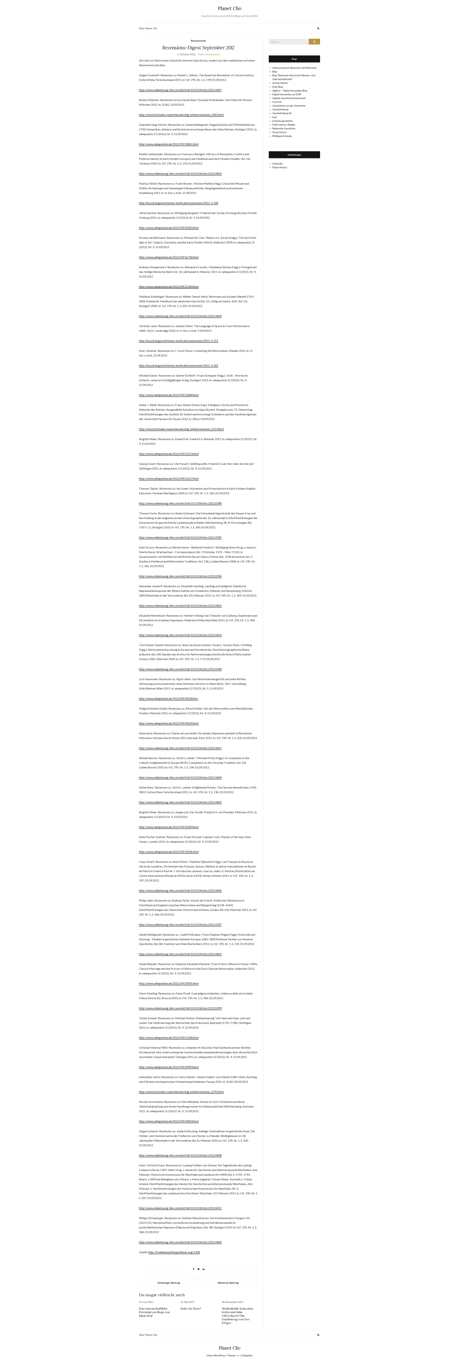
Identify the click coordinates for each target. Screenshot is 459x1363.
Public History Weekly (283, 124)
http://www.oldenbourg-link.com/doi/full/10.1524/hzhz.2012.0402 (180, 954)
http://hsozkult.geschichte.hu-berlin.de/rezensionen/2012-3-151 (178, 340)
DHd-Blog (277, 86)
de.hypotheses (280, 82)
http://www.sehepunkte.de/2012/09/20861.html (169, 144)
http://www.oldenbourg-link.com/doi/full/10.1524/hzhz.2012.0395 (180, 537)
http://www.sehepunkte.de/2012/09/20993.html (169, 1067)
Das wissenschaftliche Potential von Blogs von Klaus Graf (154, 1312)
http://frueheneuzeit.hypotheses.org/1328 (174, 1252)
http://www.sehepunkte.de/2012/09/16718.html (169, 257)
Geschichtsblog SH (282, 113)
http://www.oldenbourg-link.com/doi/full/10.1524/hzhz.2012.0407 (180, 90)
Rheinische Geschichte (283, 128)
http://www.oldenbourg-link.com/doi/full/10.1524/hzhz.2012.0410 (180, 635)
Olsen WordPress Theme (220, 1355)
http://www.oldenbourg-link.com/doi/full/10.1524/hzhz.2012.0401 (180, 605)
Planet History (279, 167)
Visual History (279, 132)
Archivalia (277, 163)
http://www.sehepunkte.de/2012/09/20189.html (169, 827)
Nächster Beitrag (228, 1282)
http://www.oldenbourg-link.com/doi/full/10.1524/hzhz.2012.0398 (180, 503)
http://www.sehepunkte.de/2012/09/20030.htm (168, 698)
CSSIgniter (246, 1355)
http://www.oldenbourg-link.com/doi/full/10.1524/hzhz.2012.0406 (180, 890)
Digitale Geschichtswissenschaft (289, 98)
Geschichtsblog (280, 109)
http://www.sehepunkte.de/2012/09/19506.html (169, 851)
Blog (274, 71)
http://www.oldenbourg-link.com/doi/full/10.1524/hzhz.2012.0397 (180, 924)
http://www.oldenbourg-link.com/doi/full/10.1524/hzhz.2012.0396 (180, 576)
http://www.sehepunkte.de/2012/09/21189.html (169, 286)
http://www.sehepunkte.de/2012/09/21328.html (169, 1037)
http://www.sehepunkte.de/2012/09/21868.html (169, 395)
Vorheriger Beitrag (168, 1282)
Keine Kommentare (209, 54)
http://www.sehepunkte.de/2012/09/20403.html (169, 1121)
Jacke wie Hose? (190, 1308)
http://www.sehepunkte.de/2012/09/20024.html (169, 723)
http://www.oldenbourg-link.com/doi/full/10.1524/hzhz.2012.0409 (180, 316)
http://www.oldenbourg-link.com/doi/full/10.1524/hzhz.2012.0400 (180, 1242)
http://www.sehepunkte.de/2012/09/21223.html (169, 453)
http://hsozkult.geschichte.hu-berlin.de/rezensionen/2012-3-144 (178, 203)
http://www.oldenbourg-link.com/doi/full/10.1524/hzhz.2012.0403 (180, 173)
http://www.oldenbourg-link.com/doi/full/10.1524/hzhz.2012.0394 (180, 669)
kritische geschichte (282, 120)
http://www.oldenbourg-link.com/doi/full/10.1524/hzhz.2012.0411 (180, 748)
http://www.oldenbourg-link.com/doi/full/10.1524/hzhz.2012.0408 (180, 1155)
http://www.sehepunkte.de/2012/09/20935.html (169, 983)
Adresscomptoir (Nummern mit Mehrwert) (294, 67)
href (274, 117)
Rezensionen (198, 40)
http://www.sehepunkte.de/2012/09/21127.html (169, 478)
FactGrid (276, 101)
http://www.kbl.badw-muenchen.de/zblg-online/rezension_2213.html (181, 429)
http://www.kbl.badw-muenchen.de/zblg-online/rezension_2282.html (181, 114)
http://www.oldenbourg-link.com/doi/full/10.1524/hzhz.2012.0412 (180, 1208)
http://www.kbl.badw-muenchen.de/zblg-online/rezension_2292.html (181, 1091)
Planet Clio (229, 8)
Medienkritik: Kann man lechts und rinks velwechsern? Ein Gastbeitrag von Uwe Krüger (237, 1316)
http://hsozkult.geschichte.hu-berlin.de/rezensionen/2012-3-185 (178, 365)
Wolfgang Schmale (282, 136)
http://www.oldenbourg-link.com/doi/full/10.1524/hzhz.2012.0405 (180, 802)
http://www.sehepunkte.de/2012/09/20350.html (169, 227)
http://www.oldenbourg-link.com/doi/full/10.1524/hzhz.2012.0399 (180, 1008)
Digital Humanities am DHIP (286, 94)
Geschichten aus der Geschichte (288, 105)
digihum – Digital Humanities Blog (289, 90)
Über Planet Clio (148, 28)
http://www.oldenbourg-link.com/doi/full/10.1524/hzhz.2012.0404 (180, 777)
